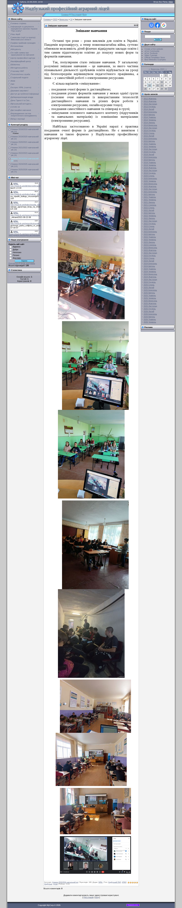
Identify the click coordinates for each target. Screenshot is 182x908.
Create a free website (153, 49)
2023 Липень (149, 242)
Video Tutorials (150, 55)
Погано (16, 255)
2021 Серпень (150, 205)
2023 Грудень (150, 255)
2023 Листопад (150, 253)
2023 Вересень (150, 248)
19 (71, 19)
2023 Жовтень (150, 250)
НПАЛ (124, 882)
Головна (65, 14)
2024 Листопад (150, 279)
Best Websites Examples (155, 60)
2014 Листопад (150, 128)
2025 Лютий (149, 287)
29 (162, 89)
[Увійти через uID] (151, 25)
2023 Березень (150, 232)
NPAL (100, 882)
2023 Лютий (149, 229)
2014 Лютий (149, 109)
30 (166, 89)
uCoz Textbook (151, 53)
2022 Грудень (150, 224)
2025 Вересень (150, 301)
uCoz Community (151, 51)
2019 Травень (150, 162)
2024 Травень (150, 269)
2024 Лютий (149, 261)
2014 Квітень (149, 115)
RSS (171, 2)
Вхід (85, 14)
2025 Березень (150, 290)
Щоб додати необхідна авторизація (24, 235)
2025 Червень (150, 298)
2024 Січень (149, 258)
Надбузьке (48, 884)
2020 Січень (149, 176)
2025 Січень (149, 285)
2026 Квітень (149, 317)
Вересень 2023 (157, 69)
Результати (14, 263)
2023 (55, 19)
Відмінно (16, 247)
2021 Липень (149, 202)
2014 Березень (150, 112)
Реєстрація (76, 14)
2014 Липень (149, 122)
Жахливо (17, 258)
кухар (55, 884)
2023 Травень (150, 237)
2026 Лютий (149, 311)
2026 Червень (150, 322)
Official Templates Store (154, 57)
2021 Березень (150, 192)
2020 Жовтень (150, 186)
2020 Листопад (150, 189)
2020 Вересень (150, 184)
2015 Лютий (149, 136)
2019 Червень (150, 165)
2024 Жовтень (150, 277)
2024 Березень (150, 263)
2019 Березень (150, 157)
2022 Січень (149, 208)
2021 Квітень (149, 194)
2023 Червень (150, 240)
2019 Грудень (150, 173)
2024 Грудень (150, 282)
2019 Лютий (149, 154)
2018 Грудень (150, 152)
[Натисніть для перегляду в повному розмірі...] (95, 229)
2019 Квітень (149, 160)
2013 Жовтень (150, 101)
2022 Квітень (149, 213)
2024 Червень (150, 271)
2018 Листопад (150, 149)
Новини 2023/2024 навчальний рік (65, 882)
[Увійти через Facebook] (157, 25)
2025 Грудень (150, 309)
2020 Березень (150, 178)
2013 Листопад (150, 104)
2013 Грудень (150, 107)
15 (162, 82)
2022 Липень (149, 218)
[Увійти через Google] (164, 25)
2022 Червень (150, 216)
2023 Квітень (149, 234)
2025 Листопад (150, 306)
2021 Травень (150, 197)
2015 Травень (150, 144)
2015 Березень (150, 138)
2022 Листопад (150, 221)
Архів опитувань (27, 263)
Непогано (17, 252)
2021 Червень (150, 200)
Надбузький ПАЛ (114, 882)
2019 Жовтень (150, 168)
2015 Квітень (149, 141)
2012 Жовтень (150, 99)
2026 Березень (150, 314)
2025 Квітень (149, 293)
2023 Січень (149, 226)
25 (145, 89)
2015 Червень (150, 146)
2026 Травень (150, 319)
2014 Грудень (150, 130)
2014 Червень (150, 120)
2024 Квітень (149, 266)
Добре (15, 249)
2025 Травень (150, 295)
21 (158, 85)
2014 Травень (150, 117)
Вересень (63, 19)
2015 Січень (149, 133)
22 (162, 85)
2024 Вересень (150, 274)
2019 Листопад (150, 170)
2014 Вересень (150, 125)
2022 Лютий (149, 210)
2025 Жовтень (150, 303)
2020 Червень (150, 181)
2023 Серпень (150, 245)
